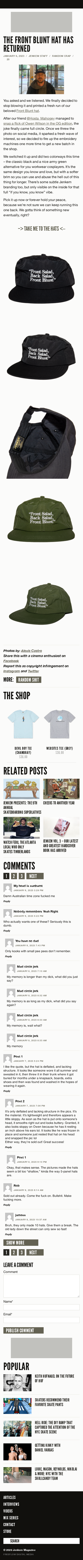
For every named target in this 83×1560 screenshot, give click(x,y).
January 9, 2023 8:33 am (32, 1020)
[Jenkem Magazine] (42, 4)
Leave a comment (18, 1264)
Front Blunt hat (27, 111)
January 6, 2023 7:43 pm (30, 945)
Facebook (11, 661)
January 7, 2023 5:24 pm (28, 1061)
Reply (6, 901)
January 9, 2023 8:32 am (32, 995)
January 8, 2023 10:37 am (30, 1219)
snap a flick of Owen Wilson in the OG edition (37, 123)
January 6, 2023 (13, 55)
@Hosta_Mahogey (41, 118)
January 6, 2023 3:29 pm (28, 890)
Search (6, 1541)
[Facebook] (53, 1531)
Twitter (33, 671)
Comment (10, 1272)
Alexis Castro (31, 651)
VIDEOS (8, 1511)
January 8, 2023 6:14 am (28, 1190)
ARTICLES (9, 1497)
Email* (7, 1314)
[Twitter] (59, 1531)
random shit (28, 680)
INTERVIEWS (11, 1504)
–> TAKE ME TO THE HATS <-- (41, 228)
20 (6, 59)
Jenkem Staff (38, 55)
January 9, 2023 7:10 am (32, 971)
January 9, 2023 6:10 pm (32, 1162)
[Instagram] (66, 1531)
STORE (7, 1531)
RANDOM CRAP (61, 55)
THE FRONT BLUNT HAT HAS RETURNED (38, 44)
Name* (8, 1301)
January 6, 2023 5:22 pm (28, 916)
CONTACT (9, 1524)
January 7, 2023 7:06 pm (30, 1105)
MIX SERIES (11, 1517)
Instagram (11, 671)
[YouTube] (75, 1531)
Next (33, 876)
